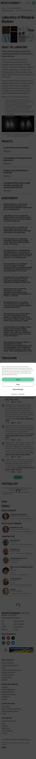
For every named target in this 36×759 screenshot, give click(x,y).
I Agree (18, 379)
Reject (18, 384)
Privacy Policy (21, 394)
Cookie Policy (14, 394)
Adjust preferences (18, 389)
